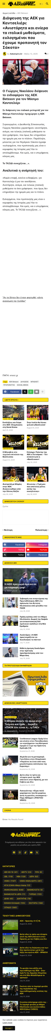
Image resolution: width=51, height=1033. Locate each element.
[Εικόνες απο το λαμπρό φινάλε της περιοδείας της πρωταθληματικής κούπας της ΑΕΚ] (10, 990)
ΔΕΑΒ (8, 898)
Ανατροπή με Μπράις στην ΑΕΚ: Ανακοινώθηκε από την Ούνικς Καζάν (12, 487)
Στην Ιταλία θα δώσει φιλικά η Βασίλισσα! (36, 423)
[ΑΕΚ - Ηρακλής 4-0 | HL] (10, 925)
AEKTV (26, 872)
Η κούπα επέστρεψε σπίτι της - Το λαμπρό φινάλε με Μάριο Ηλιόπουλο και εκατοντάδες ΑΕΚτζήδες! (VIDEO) (33, 1005)
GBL (8, 876)
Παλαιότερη (41, 530)
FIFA (38, 872)
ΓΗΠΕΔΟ (35, 894)
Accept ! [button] (8, 1028)
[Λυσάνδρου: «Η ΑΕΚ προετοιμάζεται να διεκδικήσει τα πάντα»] (10, 639)
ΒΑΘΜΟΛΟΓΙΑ (35, 890)
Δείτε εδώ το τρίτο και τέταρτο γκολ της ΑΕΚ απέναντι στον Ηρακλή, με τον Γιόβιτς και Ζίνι (34, 778)
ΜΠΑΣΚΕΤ (34, 382)
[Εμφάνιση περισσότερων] (42, 392)
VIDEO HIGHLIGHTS (31, 881)
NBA (21, 876)
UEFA (33, 876)
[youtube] (31, 852)
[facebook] (14, 852)
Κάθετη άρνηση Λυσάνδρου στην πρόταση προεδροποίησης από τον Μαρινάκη (32, 651)
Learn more (7, 1023)
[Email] (36, 392)
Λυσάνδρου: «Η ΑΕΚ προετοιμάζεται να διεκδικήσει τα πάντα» (30, 637)
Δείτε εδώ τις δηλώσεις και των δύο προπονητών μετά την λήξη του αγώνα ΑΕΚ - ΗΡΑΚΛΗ (34, 950)
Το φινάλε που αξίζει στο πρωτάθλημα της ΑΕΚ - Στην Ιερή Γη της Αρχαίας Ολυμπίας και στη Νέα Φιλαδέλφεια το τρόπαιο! (33, 973)
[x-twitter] (37, 852)
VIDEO (10, 881)
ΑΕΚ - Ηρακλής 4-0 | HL (30, 921)
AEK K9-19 (11, 872)
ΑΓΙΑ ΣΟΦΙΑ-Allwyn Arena (17, 885)
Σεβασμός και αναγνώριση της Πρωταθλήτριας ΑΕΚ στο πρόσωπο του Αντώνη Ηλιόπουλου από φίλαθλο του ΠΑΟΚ (34, 603)
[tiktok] (25, 852)
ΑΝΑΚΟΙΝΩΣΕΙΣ (14, 890)
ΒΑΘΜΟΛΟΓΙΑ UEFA (14, 894)
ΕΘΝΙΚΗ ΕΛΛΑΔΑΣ (14, 903)
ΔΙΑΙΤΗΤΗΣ (24, 898)
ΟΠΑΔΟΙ (10, 907)
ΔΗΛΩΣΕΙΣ (25, 382)
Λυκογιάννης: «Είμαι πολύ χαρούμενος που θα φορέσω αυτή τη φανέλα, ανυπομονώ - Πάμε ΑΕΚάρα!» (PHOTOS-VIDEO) (34, 795)
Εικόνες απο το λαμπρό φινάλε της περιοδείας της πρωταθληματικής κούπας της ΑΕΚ (34, 989)
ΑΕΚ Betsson (22, 13)
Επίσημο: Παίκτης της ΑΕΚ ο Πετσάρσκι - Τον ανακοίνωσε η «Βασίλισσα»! (37, 455)
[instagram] (20, 852)
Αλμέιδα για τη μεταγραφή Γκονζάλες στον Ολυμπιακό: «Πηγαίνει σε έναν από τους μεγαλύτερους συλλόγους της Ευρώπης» (33, 761)
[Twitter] (24, 392)
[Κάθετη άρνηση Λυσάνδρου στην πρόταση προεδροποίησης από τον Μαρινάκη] (10, 652)
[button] (3, 4)
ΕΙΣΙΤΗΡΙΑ (36, 903)
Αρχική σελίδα (9, 13)
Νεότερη (8, 530)
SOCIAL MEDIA (22, 385)
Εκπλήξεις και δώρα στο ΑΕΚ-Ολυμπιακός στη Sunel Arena (12, 424)
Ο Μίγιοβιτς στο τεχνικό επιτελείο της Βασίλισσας (13, 454)
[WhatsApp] (30, 392)
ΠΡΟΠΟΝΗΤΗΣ (9, 385)
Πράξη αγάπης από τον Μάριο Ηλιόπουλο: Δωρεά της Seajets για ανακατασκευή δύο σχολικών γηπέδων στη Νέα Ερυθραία (34, 621)
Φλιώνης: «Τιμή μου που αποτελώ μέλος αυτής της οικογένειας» (36, 487)
